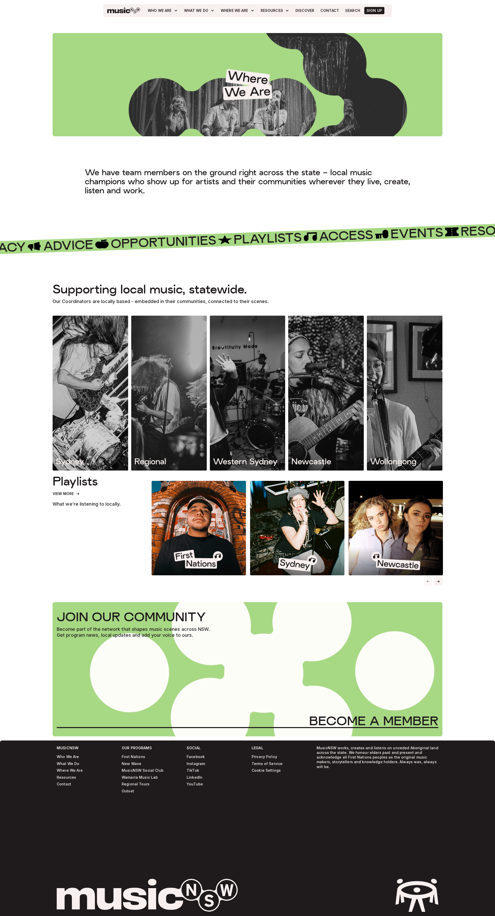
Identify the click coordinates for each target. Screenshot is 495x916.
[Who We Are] (163, 10)
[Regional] (169, 393)
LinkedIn (194, 777)
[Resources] (275, 10)
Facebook (196, 756)
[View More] (66, 494)
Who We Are (68, 756)
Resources (66, 777)
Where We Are (70, 770)
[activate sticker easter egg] (416, 895)
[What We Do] (199, 10)
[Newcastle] (326, 393)
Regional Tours (136, 784)
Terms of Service (267, 763)
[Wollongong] (404, 393)
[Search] (352, 10)
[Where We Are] (238, 10)
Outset (128, 791)
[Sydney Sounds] (297, 528)
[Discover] (304, 10)
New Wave (131, 763)
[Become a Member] (373, 721)
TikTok (193, 770)
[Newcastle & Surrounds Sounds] (396, 528)
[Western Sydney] (247, 393)
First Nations (133, 756)
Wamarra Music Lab (140, 777)
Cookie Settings (266, 770)
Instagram (196, 763)
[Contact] (329, 10)
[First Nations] (199, 528)
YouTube (195, 784)
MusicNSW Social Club (142, 770)
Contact (64, 784)
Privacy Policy (264, 756)
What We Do (68, 763)
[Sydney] (90, 393)
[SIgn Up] (374, 10)
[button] (438, 581)
